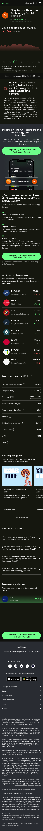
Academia (10, 264)
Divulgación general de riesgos (10, 793)
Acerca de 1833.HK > (21, 76)
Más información (10, 510)
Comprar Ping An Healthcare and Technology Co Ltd (21, 151)
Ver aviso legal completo (34, 785)
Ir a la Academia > (22, 517)
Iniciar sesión (30, 3)
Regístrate (4, 66)
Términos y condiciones (21, 785)
